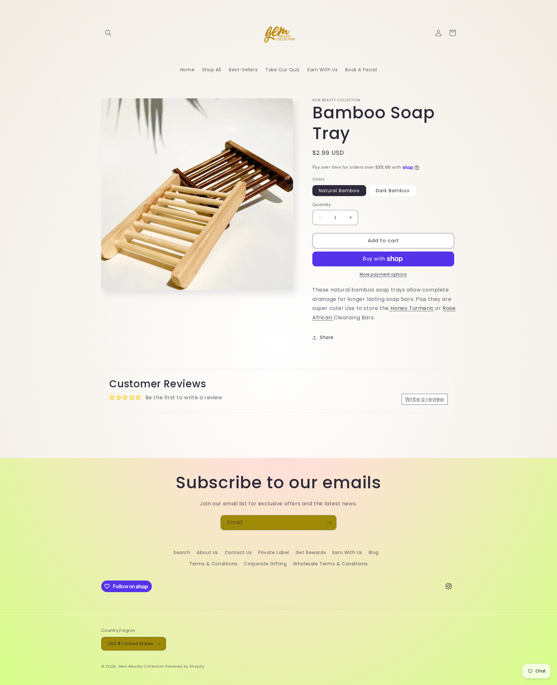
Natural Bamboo (339, 190)
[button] (108, 33)
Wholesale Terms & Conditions (330, 564)
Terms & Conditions (213, 564)
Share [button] (327, 337)
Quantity (321, 205)
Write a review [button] (424, 399)
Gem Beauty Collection (141, 666)
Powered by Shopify (184, 666)
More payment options (383, 274)
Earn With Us (347, 552)
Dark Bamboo (393, 190)
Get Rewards (311, 552)
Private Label (273, 552)
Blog (374, 552)
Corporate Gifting (265, 564)
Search (182, 552)
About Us (207, 552)
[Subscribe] (329, 522)
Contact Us (238, 552)
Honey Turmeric (411, 308)
